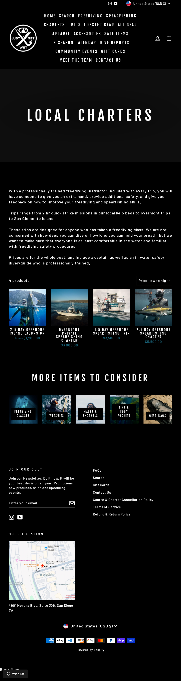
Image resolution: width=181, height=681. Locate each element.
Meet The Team (76, 60)
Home (50, 15)
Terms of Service (107, 507)
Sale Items (116, 33)
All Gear (127, 24)
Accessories (87, 33)
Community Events (76, 51)
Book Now (9, 669)
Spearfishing (121, 15)
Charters (54, 24)
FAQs (97, 470)
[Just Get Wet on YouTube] (20, 517)
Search (67, 15)
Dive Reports (115, 42)
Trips (74, 24)
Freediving (90, 15)
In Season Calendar (73, 42)
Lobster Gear (99, 24)
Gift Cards (113, 51)
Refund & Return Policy (112, 514)
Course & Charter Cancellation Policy (123, 500)
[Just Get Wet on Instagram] (11, 517)
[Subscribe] (72, 503)
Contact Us (108, 60)
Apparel (61, 33)
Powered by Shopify (90, 649)
